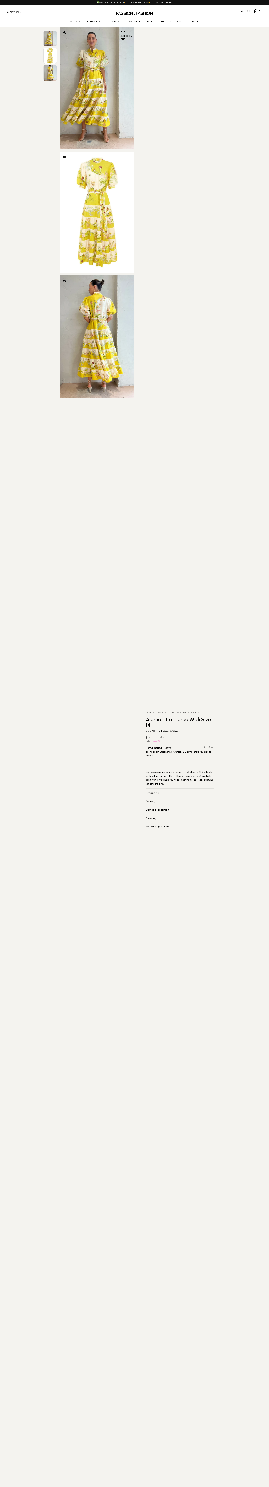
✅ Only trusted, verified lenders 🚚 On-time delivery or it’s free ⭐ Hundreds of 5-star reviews (134, 2)
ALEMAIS (156, 730)
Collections (161, 712)
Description (152, 792)
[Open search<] (248, 11)
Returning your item (158, 826)
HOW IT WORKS (13, 12)
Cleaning (151, 818)
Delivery (150, 801)
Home (148, 712)
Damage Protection (157, 809)
